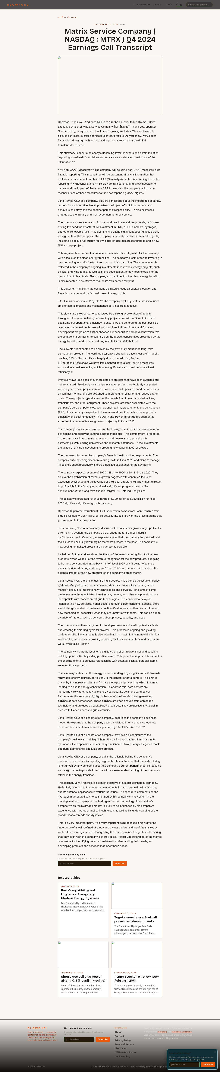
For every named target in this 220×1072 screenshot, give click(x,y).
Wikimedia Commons (182, 1031)
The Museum (141, 4)
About (118, 1032)
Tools (168, 4)
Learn (157, 4)
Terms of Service (124, 1044)
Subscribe (119, 863)
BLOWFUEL (18, 4)
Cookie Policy (122, 1056)
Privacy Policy (123, 1040)
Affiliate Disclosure (125, 1052)
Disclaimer (121, 1048)
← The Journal (67, 17)
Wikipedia (162, 1031)
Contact (119, 1036)
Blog (179, 4)
